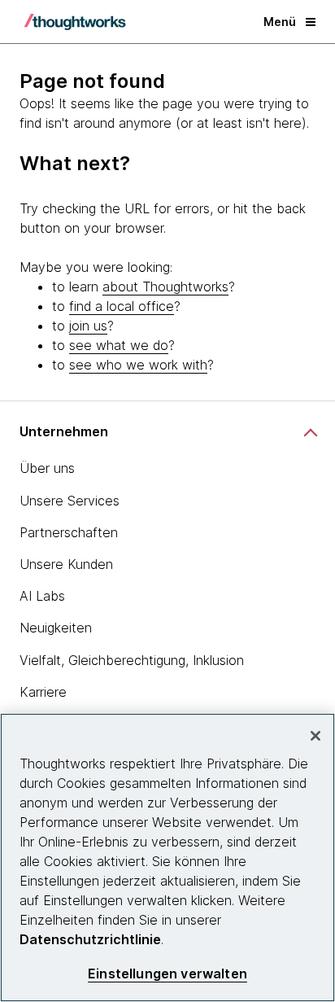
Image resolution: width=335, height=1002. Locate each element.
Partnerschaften (69, 532)
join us (88, 325)
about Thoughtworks (165, 286)
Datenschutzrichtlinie (90, 939)
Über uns (47, 468)
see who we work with (138, 365)
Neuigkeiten (56, 627)
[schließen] (315, 736)
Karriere (43, 692)
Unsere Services (70, 500)
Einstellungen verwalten (167, 974)
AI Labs (42, 596)
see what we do (118, 345)
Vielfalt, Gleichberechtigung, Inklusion (132, 660)
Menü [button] (279, 21)
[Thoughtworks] (75, 22)
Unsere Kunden (66, 564)
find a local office (121, 306)
